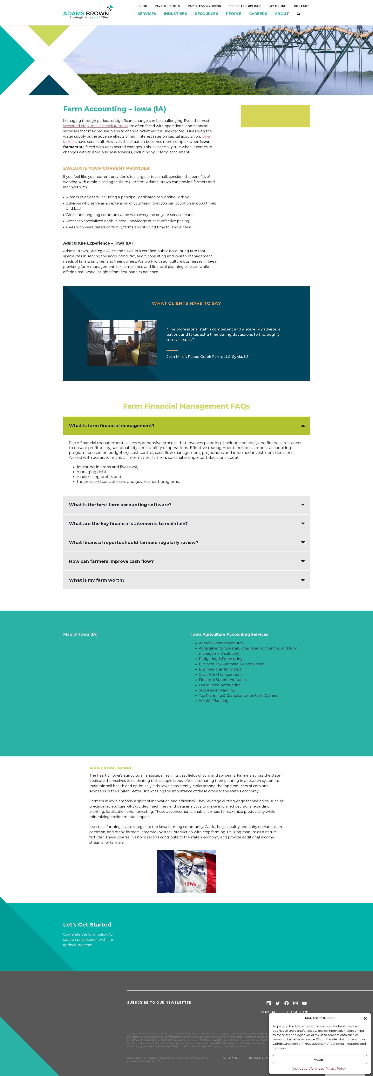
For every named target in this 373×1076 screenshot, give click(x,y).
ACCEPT (320, 1059)
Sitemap (231, 1058)
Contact (270, 1012)
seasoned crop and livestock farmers (95, 126)
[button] (365, 1018)
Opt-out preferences (308, 1068)
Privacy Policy (336, 1068)
